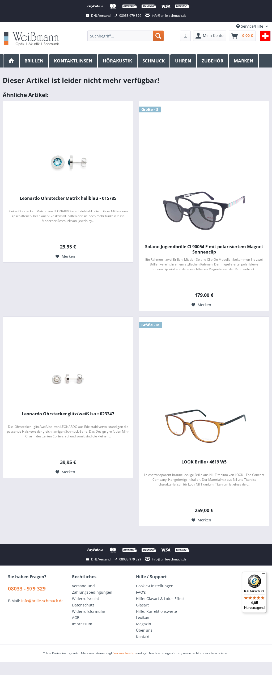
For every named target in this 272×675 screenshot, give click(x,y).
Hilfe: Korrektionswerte (156, 611)
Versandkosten (124, 653)
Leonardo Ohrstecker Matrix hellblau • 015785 (68, 198)
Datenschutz (83, 605)
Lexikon (142, 617)
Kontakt (143, 636)
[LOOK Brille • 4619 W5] (204, 426)
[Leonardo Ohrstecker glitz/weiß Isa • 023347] (68, 378)
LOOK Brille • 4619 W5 (204, 462)
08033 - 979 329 (27, 588)
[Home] (11, 61)
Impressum (82, 623)
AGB (75, 617)
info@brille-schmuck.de (42, 600)
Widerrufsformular (88, 611)
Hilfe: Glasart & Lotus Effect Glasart (160, 602)
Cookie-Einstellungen (154, 585)
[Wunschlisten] (185, 36)
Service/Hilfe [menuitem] (252, 26)
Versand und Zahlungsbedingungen (92, 589)
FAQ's (141, 592)
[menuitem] (125, 36)
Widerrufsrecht (85, 598)
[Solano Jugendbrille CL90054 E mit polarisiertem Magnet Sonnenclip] (204, 211)
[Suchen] (158, 36)
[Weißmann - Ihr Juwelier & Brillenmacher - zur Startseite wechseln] (31, 38)
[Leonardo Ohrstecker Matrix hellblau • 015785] (68, 162)
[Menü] (263, 575)
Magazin (143, 623)
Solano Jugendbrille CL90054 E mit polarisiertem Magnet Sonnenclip (204, 249)
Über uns (144, 630)
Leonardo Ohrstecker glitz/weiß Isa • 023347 (68, 414)
